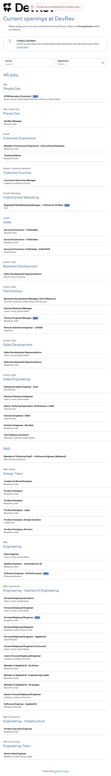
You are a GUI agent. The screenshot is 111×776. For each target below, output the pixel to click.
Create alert (22, 47)
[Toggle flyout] (103, 63)
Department (63, 61)
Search (8, 61)
